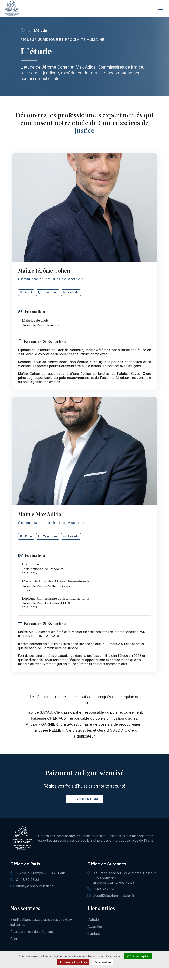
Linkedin (73, 292)
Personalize (102, 962)
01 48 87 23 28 (27, 880)
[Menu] (160, 8)
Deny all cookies (74, 962)
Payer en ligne (86, 799)
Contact (93, 933)
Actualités (95, 926)
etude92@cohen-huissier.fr (113, 895)
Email (28, 292)
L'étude (93, 919)
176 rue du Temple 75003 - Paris (40, 873)
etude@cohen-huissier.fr (34, 886)
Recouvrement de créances (31, 932)
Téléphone (50, 292)
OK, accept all (139, 956)
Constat (16, 939)
